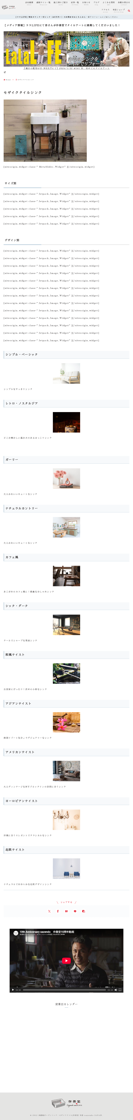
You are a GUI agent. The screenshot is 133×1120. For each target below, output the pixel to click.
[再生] (13, 990)
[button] (83, 911)
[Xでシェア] (49, 911)
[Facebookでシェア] (58, 911)
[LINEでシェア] (75, 911)
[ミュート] (116, 990)
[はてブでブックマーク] (66, 911)
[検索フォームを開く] (129, 10)
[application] (66, 961)
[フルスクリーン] (120, 990)
